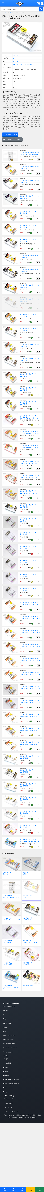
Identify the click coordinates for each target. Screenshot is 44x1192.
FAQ (4, 1019)
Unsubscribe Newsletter (10, 1048)
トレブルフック (17, 64)
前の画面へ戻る (11, 134)
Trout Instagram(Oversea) (12, 1079)
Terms (5, 1027)
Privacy (5, 1031)
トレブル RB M (28, 64)
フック (6, 12)
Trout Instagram (9, 1052)
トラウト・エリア (8, 1103)
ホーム (2, 12)
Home (4, 1190)
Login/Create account (9, 1035)
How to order (6, 1015)
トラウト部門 (7, 1063)
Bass (6, 1088)
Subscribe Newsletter (9, 1044)
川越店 (6, 1071)
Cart (40, 1190)
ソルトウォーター (8, 1107)
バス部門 (5, 1059)
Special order (7, 1023)
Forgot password (8, 1039)
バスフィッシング (8, 1099)
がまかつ (15, 55)
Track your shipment (9, 1006)
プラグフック (11, 12)
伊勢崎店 (7, 1075)
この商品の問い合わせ (13, 139)
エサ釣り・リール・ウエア (10, 1111)
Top (22, 1190)
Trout (6, 1092)
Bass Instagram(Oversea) (12, 1084)
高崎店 (6, 1067)
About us (5, 1010)
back (13, 1190)
